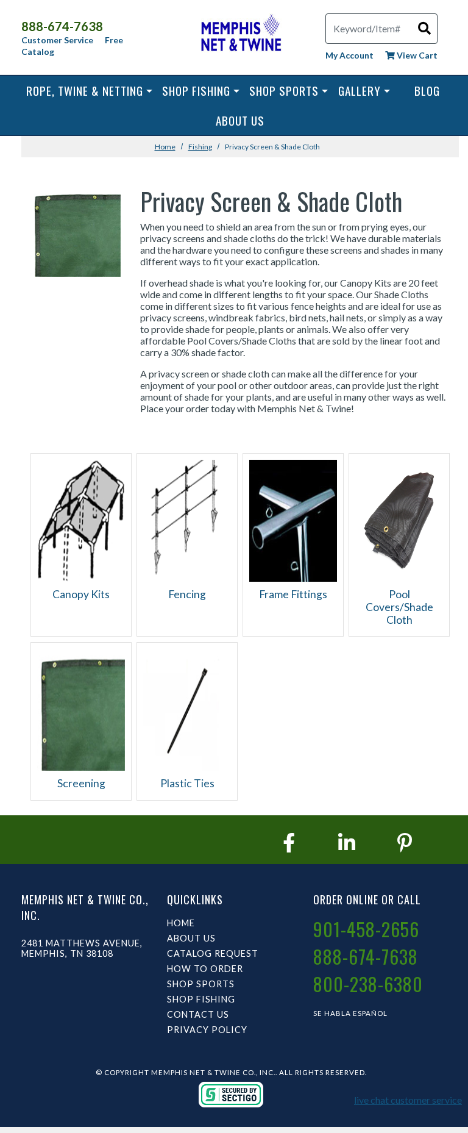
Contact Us (198, 1014)
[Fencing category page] (187, 519)
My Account (349, 55)
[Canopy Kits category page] (81, 519)
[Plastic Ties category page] (187, 708)
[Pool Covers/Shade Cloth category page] (399, 519)
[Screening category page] (81, 708)
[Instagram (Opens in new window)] (346, 842)
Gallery (359, 90)
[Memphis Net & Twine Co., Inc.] (240, 35)
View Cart (416, 55)
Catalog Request (212, 953)
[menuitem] (89, 90)
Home (165, 146)
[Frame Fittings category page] (293, 519)
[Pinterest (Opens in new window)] (404, 842)
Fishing (200, 146)
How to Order (205, 968)
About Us (240, 120)
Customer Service (57, 40)
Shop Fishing (196, 90)
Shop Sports (284, 90)
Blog (427, 90)
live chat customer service (408, 1100)
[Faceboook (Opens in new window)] (288, 842)
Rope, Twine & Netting (84, 90)
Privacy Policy (207, 1029)
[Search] (424, 28)
